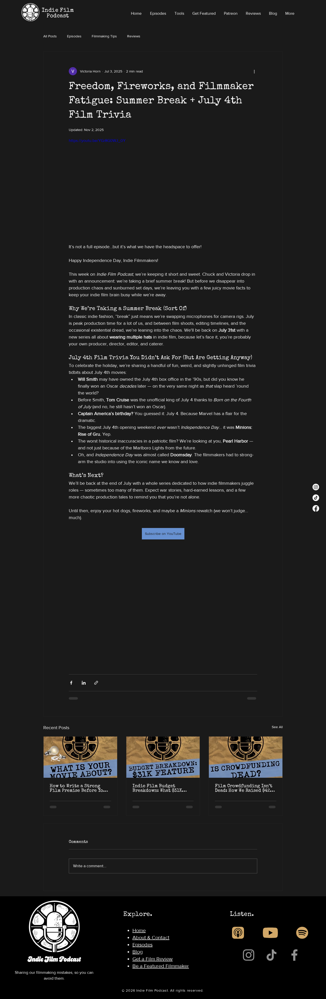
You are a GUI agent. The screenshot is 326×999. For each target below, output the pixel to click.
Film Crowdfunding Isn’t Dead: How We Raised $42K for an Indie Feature (244, 788)
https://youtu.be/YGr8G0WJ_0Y (97, 140)
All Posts (50, 36)
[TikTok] (316, 497)
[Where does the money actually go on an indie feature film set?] (163, 757)
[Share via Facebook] (71, 682)
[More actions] (254, 71)
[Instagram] (316, 487)
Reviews (133, 36)
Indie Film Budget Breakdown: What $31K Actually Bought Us (157, 788)
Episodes (74, 36)
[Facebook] (316, 508)
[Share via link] (96, 682)
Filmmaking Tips (104, 36)
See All (277, 727)
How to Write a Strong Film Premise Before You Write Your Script (78, 788)
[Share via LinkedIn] (83, 682)
